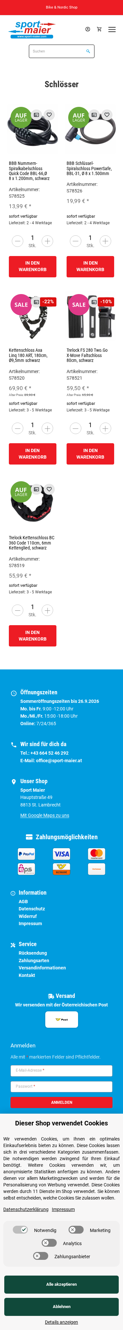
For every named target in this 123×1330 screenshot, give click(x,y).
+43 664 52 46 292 (50, 753)
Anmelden (61, 1102)
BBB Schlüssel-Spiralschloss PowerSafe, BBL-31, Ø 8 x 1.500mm (89, 168)
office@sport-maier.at (59, 760)
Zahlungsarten (34, 960)
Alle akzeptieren (61, 1284)
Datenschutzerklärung (26, 1209)
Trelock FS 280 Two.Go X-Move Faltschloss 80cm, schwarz (87, 355)
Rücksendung (33, 953)
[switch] (20, 1230)
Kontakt (27, 975)
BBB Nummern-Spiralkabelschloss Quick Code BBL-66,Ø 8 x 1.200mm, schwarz (29, 171)
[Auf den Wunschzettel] (49, 114)
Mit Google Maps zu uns (44, 815)
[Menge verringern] (17, 241)
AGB (23, 901)
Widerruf (28, 916)
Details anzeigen (61, 1322)
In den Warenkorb (33, 266)
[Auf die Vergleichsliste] (36, 114)
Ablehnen (62, 1306)
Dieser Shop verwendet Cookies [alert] (61, 1123)
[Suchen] (87, 52)
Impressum (30, 923)
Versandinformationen (42, 967)
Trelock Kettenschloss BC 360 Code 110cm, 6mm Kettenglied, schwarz (31, 542)
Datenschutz (32, 908)
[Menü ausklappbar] (112, 29)
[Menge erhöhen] (47, 241)
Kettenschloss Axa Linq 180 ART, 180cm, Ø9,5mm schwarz (28, 355)
